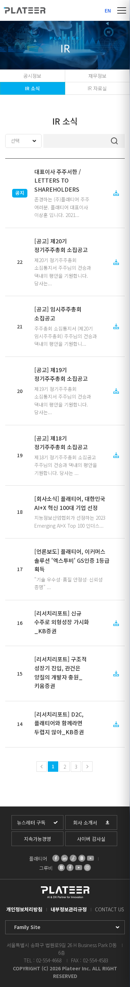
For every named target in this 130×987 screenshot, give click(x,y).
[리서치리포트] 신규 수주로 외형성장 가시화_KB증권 (61, 622)
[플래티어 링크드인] (64, 858)
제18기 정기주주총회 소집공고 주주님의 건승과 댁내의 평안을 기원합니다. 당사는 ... (65, 465)
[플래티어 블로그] (81, 858)
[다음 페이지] (87, 766)
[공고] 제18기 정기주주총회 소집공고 (61, 442)
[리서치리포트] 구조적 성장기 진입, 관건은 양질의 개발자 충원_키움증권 (60, 672)
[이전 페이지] (41, 766)
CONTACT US (109, 909)
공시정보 (32, 75)
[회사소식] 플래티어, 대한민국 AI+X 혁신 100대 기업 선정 (69, 503)
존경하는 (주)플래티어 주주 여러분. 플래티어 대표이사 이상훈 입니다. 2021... (61, 207)
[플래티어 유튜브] (90, 858)
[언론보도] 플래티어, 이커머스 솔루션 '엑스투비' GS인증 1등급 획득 (72, 560)
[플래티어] (24, 10)
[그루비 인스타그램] (87, 867)
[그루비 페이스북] (70, 867)
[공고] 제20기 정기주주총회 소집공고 (61, 245)
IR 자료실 (97, 88)
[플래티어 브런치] (73, 858)
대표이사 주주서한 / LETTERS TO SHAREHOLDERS (57, 180)
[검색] (114, 141)
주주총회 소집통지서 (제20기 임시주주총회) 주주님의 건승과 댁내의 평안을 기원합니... (65, 336)
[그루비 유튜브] (78, 867)
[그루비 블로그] (61, 867)
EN (108, 10)
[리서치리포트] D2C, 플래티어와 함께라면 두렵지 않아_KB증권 (59, 723)
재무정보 (97, 75)
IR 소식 (32, 88)
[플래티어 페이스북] (55, 858)
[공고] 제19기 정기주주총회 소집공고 (61, 374)
